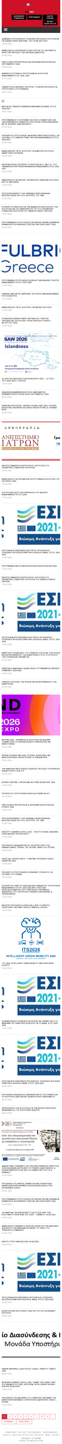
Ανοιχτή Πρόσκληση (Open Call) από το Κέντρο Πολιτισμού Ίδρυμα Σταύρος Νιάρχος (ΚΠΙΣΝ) (26, 906)
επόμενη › (9, 1421)
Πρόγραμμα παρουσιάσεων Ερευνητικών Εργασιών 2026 (29, 566)
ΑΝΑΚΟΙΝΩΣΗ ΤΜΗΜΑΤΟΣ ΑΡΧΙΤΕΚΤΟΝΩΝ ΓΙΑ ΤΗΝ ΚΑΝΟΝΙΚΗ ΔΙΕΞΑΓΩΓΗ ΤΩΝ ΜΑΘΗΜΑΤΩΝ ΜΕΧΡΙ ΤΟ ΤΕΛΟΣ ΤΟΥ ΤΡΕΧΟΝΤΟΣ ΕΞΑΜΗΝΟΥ (30, 1228)
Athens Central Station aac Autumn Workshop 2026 (28, 782)
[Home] (31, 4)
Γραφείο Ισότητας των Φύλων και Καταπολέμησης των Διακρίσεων (29, 683)
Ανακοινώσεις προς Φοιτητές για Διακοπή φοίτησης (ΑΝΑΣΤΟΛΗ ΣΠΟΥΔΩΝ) (28, 152)
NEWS (47, 1435)
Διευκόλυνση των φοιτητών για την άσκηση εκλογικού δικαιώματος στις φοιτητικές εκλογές (29, 1109)
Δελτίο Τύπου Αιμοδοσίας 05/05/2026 (20, 1242)
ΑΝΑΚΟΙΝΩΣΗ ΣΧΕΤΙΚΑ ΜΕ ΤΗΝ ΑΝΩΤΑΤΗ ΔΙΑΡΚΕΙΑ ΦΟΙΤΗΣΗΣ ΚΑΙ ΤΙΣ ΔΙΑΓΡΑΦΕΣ (30, 181)
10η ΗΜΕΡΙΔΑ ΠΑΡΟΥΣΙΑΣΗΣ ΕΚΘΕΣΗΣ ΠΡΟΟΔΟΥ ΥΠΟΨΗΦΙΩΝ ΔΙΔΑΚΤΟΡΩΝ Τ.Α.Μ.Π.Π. (31, 770)
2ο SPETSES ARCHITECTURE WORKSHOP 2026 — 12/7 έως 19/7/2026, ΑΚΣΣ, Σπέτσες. (28, 380)
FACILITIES (16, 1435)
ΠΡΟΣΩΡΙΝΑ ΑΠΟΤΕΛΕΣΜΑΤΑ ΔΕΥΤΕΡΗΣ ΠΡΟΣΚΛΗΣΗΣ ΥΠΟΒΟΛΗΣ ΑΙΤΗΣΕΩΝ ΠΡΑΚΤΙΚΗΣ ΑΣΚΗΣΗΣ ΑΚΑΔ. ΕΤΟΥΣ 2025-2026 (31, 639)
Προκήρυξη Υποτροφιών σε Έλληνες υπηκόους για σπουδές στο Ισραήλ (27, 873)
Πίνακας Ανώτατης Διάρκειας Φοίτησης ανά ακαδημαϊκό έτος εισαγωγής (30, 295)
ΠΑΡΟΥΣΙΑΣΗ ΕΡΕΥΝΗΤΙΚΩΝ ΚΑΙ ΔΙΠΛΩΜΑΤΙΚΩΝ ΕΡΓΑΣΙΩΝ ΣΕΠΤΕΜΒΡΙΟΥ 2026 (28, 63)
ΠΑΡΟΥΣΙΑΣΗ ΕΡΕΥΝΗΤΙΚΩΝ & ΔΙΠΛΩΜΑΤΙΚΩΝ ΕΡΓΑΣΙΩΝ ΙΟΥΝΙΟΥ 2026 (28, 806)
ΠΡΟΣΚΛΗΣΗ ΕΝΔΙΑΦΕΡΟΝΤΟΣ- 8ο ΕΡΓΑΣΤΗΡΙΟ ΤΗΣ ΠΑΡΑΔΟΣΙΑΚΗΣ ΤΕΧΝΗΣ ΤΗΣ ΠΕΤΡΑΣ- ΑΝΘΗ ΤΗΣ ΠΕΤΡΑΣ (28, 846)
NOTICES (22, 1432)
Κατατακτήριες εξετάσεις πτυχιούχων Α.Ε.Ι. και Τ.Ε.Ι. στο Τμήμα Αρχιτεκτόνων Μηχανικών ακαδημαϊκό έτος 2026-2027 (30, 166)
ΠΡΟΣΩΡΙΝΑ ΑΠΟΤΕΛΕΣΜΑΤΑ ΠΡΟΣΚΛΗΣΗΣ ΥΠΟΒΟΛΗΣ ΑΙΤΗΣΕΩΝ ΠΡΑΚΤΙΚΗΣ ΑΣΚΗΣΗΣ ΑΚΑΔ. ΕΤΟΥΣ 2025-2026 (27, 1298)
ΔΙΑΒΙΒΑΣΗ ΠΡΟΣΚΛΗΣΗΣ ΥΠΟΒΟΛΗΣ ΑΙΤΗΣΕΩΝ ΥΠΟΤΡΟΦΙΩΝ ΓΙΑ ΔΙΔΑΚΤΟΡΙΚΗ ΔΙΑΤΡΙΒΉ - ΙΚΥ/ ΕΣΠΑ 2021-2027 (30, 40)
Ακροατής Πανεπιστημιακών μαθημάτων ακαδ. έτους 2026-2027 (29, 107)
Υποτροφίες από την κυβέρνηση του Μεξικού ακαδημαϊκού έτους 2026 (25, 494)
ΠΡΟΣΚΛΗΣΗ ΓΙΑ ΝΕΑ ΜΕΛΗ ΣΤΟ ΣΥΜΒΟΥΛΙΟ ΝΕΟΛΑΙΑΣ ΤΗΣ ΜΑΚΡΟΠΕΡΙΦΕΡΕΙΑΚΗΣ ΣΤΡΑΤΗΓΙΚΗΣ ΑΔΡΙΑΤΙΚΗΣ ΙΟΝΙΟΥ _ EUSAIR (29, 1400)
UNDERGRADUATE (50, 1432)
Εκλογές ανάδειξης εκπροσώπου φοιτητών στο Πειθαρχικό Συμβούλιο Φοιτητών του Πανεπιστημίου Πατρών (28, 579)
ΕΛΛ (27, 12)
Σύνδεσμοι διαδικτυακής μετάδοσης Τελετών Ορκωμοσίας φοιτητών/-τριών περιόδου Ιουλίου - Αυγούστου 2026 (26, 320)
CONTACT (55, 1435)
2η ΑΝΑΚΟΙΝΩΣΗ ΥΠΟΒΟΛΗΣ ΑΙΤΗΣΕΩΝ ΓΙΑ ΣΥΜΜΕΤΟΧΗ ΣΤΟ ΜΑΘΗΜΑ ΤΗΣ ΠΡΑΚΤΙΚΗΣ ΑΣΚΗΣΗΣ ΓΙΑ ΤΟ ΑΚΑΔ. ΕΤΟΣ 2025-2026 (30, 1023)
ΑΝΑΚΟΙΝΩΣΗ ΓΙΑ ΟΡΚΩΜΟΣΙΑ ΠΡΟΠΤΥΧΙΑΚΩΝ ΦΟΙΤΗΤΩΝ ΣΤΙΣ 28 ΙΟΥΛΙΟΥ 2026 (31, 480)
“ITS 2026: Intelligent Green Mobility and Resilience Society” (28, 964)
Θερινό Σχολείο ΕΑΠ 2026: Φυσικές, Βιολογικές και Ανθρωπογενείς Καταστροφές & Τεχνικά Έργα (26, 756)
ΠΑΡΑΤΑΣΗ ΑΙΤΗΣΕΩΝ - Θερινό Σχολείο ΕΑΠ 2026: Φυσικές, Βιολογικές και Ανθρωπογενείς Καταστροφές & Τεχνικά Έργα (29, 408)
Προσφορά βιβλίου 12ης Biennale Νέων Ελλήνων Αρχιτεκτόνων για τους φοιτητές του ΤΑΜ (26, 194)
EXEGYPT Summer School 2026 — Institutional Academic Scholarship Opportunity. (30, 833)
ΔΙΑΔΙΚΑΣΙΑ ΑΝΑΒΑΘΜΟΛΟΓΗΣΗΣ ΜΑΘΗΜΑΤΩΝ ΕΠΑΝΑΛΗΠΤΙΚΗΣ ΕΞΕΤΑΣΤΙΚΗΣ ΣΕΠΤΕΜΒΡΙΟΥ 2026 (25, 393)
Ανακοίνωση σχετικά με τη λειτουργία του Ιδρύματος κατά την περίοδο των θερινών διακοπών (29, 51)
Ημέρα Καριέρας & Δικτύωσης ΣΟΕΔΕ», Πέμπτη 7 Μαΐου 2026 (29, 1370)
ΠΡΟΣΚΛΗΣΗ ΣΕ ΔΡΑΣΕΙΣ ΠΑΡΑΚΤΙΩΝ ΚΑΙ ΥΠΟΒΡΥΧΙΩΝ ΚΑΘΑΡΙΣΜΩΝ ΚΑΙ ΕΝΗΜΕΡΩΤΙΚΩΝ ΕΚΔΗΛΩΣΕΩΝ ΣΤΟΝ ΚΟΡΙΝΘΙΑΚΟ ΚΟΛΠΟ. (27, 1186)
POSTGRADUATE (34, 1432)
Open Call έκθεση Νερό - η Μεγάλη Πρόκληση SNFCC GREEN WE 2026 (28, 860)
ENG (31, 12)
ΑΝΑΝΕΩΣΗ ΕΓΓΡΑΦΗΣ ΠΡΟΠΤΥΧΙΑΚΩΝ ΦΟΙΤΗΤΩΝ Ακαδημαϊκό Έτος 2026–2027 (25, 74)
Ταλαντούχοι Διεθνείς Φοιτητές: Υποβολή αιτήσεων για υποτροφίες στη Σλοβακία (29, 88)
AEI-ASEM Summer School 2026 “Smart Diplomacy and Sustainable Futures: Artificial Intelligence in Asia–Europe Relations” (29, 1384)
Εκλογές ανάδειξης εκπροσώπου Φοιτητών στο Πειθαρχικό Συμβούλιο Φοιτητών (25, 467)
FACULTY (7, 1435)
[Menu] (5, 30)
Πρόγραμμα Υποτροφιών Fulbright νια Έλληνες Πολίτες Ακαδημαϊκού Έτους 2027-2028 (30, 281)
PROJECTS (39, 1435)
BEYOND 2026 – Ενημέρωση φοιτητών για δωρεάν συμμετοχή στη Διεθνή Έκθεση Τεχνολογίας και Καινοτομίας (26, 742)
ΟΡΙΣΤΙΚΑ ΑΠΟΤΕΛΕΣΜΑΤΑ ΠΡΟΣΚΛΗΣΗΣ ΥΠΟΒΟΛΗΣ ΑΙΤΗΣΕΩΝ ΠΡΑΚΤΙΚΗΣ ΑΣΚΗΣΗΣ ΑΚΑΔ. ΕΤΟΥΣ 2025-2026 (31, 1082)
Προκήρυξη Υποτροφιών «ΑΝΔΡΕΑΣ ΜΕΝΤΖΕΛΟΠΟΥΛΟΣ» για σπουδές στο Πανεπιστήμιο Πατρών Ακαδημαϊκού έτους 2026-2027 (30, 137)
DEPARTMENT (11, 1432)
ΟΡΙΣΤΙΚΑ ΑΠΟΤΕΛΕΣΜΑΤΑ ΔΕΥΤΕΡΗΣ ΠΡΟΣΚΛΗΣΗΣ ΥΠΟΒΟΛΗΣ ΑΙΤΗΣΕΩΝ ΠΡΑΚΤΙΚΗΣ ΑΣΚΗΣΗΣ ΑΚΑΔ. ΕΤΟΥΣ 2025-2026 (31, 552)
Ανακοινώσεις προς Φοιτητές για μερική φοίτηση (26, 307)
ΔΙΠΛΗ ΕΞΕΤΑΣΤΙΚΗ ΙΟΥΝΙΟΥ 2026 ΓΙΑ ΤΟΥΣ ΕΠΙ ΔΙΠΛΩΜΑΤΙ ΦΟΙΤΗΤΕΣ (28, 1312)
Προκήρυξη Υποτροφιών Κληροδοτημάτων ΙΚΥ (26, 793)
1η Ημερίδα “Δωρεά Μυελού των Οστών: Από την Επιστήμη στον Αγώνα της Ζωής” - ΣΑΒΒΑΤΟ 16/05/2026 (28, 1214)
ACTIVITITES (28, 1435)
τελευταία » (24, 1421)
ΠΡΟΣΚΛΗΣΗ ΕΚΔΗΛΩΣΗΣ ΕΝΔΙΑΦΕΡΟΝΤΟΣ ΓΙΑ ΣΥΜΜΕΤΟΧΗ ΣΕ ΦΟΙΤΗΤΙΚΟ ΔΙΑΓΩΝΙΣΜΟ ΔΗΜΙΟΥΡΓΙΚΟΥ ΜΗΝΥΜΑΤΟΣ (30, 1096)
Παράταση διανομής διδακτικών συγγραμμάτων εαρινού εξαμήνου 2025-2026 (31, 669)
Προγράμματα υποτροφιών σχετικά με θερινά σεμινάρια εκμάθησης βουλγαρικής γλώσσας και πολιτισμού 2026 (30, 223)
